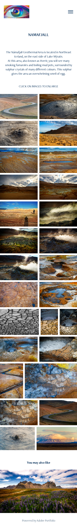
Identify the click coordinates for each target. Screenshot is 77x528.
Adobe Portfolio (46, 520)
